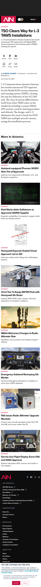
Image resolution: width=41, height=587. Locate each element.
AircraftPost (6, 492)
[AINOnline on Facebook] (27, 477)
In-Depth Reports (8, 531)
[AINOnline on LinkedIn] (39, 477)
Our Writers (6, 556)
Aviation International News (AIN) (13, 490)
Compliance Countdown (10, 545)
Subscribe (6, 512)
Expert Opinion (7, 529)
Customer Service (8, 514)
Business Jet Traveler (9, 495)
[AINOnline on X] (35, 477)
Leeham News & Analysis (11, 503)
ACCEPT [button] (16, 583)
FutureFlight (6, 498)
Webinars (6, 537)
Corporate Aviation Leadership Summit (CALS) (17, 500)
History (5, 559)
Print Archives (7, 526)
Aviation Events (8, 542)
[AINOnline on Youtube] (31, 477)
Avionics (4, 27)
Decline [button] (25, 583)
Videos (5, 534)
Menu (33, 19)
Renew (5, 517)
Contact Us (6, 561)
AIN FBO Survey (8, 487)
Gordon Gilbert (9, 73)
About (4, 553)
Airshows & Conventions (10, 539)
